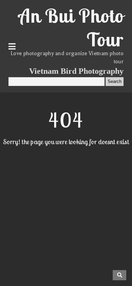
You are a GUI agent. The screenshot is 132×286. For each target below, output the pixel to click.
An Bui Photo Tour (71, 27)
